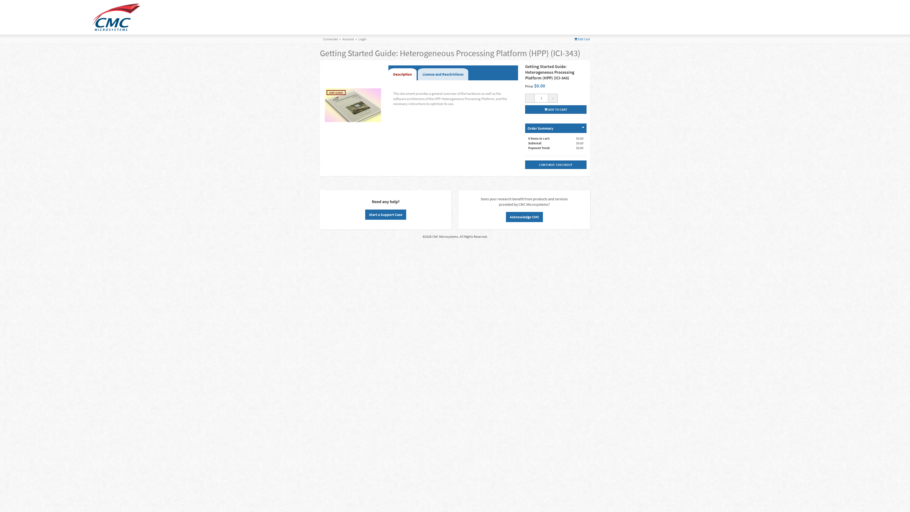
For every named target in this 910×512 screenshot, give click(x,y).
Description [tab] (402, 74)
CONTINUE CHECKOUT (556, 165)
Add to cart (557, 109)
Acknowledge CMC (524, 217)
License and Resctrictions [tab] (443, 74)
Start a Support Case (385, 214)
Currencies (330, 39)
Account (348, 39)
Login (362, 39)
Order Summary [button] (540, 128)
